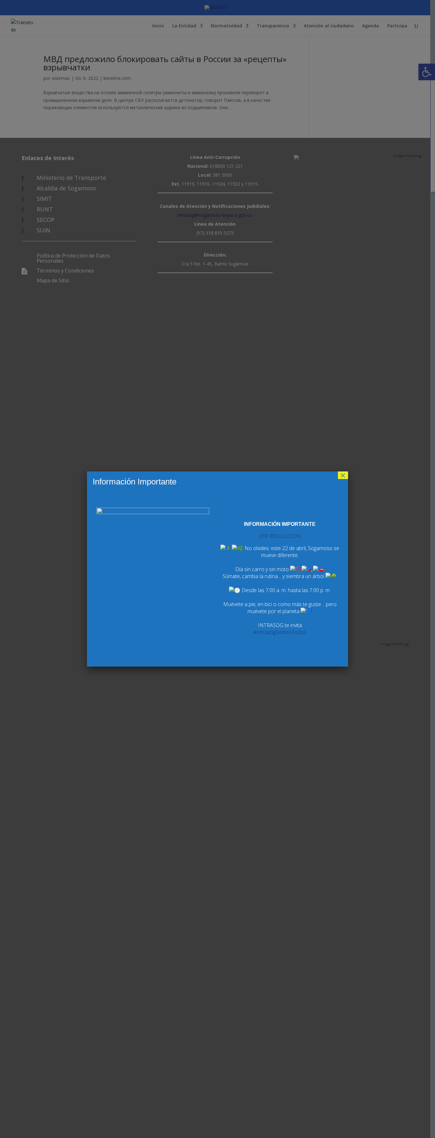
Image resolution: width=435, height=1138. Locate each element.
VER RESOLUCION (280, 536)
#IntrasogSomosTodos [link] (279, 632)
